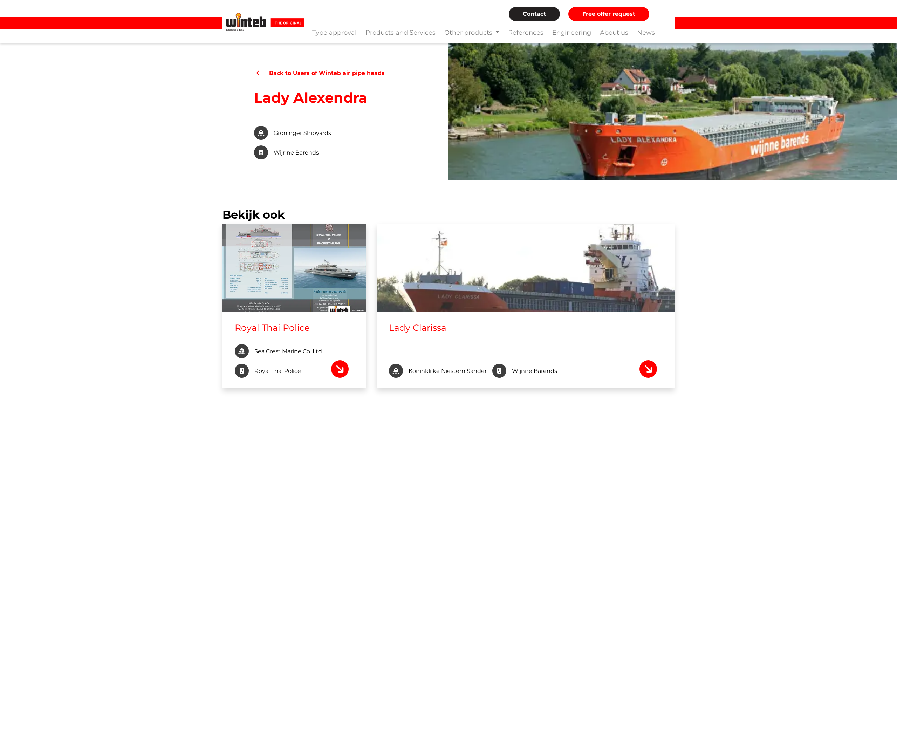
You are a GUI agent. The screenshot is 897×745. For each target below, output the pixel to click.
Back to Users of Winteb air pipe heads (323, 73)
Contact (534, 14)
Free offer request (608, 14)
